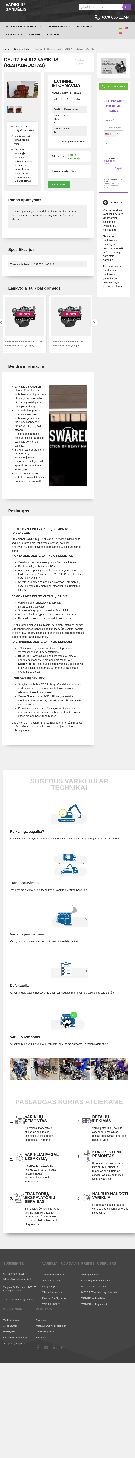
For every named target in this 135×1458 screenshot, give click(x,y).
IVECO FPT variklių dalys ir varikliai (99, 1292)
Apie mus (34, 34)
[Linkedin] (57, 1347)
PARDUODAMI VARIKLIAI (24, 26)
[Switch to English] (126, 28)
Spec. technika (22, 49)
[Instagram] (65, 1347)
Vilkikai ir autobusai (52, 1292)
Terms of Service (113, 185)
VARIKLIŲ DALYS (51, 1304)
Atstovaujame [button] (57, 26)
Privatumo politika (45, 1331)
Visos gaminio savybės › (74, 141)
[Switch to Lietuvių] (120, 28)
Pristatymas (9, 1331)
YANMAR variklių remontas (95, 1304)
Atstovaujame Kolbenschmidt (51, 1325)
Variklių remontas (90, 1274)
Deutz (74, 171)
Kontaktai (53, 34)
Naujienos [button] (12, 34)
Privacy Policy (115, 183)
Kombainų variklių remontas (95, 1280)
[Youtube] (48, 1347)
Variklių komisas (11, 1320)
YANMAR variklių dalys (93, 1298)
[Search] (127, 7)
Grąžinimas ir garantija (15, 1337)
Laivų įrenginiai (50, 1286)
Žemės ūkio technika (53, 1274)
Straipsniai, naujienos (14, 1343)
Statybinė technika (51, 1280)
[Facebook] (40, 1347)
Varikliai (38, 49)
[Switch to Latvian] (120, 33)
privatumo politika (109, 162)
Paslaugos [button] (84, 26)
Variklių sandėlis (16, 6)
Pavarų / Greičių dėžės (54, 1298)
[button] (59, 184)
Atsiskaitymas (10, 1325)
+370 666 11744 (115, 17)
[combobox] (110, 134)
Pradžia (6, 49)
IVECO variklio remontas (94, 1286)
